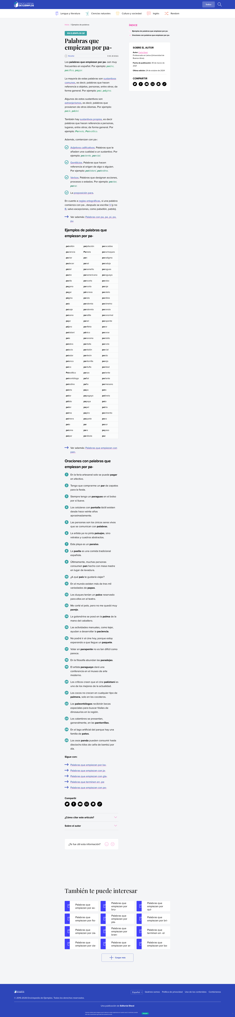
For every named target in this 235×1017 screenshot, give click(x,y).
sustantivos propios (91, 119)
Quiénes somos (152, 991)
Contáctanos (215, 991)
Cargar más (120, 957)
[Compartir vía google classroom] (86, 804)
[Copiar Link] (99, 804)
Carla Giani (143, 52)
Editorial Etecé (127, 1005)
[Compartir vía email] (80, 804)
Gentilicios (76, 162)
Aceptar (145, 1013)
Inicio (67, 24)
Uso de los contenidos (195, 991)
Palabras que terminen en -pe (87, 782)
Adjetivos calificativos (82, 147)
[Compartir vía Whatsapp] (93, 804)
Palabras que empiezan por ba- (88, 765)
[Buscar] (219, 4)
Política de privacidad (172, 991)
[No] (233, 1013)
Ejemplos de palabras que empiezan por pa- (150, 31)
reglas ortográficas (89, 201)
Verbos (74, 177)
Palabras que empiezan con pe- (88, 787)
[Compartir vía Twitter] (67, 804)
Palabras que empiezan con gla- (88, 776)
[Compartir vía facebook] (73, 804)
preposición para (83, 193)
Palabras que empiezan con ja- (88, 770)
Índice (208, 4)
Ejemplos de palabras (80, 24)
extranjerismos (73, 103)
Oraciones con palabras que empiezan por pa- (151, 35)
